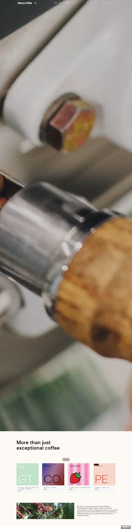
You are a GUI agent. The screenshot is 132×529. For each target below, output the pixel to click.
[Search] (108, 2)
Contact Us (125, 527)
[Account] (110, 2)
